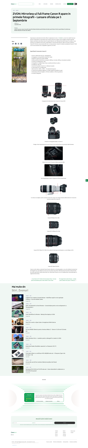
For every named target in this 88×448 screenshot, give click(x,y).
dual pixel (19, 30)
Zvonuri (17, 10)
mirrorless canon (25, 30)
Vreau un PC (70, 3)
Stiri (13, 10)
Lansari (27, 327)
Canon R (23, 29)
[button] (87, 180)
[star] (26, 398)
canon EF (16, 29)
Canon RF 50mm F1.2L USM (63, 29)
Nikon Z (29, 30)
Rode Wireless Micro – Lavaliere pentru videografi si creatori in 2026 (43, 338)
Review (27, 295)
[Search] (33, 4)
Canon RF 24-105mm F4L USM (34, 29)
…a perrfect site (14, 445)
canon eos (19, 29)
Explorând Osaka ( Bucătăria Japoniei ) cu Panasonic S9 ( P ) (41, 346)
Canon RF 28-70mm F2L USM (44, 29)
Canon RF (26, 29)
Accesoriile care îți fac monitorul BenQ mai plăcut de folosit (41, 362)
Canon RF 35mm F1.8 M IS (53, 29)
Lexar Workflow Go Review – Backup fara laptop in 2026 (40, 314)
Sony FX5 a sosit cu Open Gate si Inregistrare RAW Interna (41, 322)
